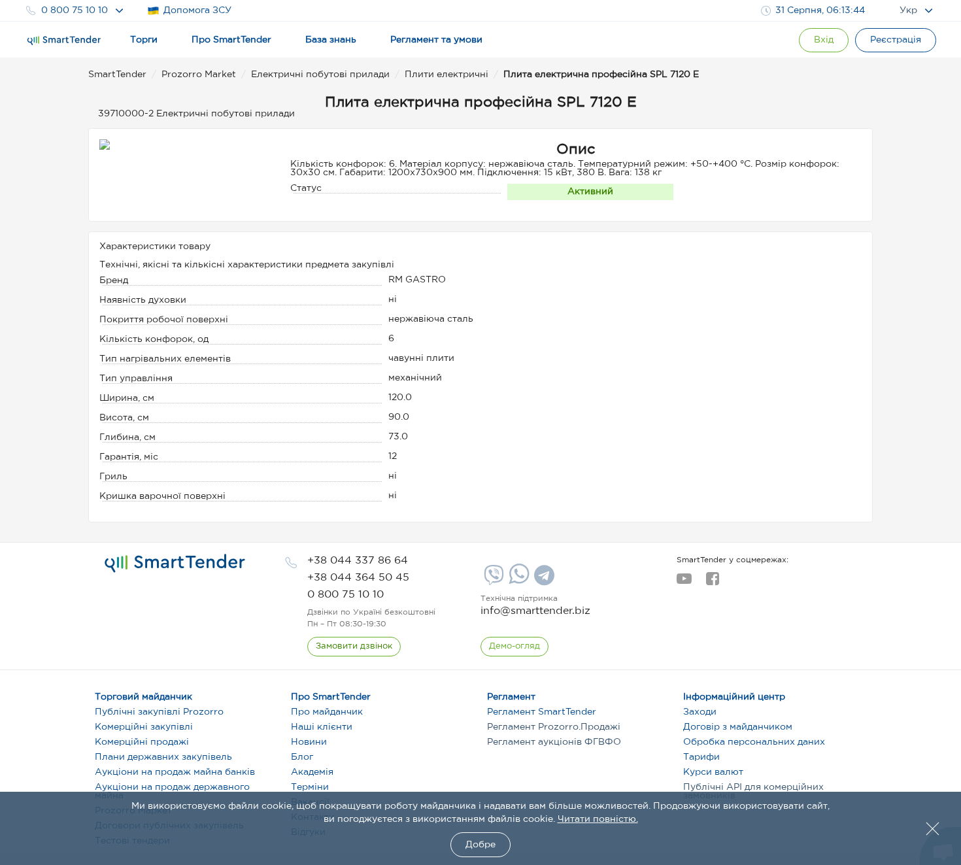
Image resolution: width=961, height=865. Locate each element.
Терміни (310, 787)
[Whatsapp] (517, 581)
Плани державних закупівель (163, 757)
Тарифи (701, 757)
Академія (312, 772)
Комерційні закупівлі (144, 727)
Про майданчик (327, 712)
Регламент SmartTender (541, 712)
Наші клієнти (321, 727)
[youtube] (684, 582)
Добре (480, 845)
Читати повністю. (598, 819)
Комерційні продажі (142, 742)
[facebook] (712, 582)
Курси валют (713, 772)
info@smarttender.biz (535, 611)
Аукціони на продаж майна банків (175, 772)
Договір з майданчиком (737, 727)
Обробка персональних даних (754, 742)
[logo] (174, 563)
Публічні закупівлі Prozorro (159, 712)
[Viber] (492, 580)
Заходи (700, 712)
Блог (302, 757)
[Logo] (64, 40)
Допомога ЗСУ (197, 10)
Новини (309, 742)
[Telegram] (542, 580)
